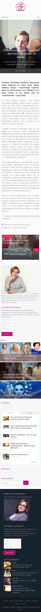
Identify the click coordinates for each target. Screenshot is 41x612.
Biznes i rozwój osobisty (16, 601)
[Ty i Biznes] (20, 6)
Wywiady (35, 601)
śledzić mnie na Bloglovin (9, 302)
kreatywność (6, 227)
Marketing (28, 601)
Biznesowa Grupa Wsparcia (14, 224)
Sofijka (18, 105)
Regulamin (32, 607)
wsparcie (23, 227)
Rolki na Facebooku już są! (19, 454)
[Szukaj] (26, 483)
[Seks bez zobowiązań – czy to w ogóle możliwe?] (6, 436)
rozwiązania (16, 227)
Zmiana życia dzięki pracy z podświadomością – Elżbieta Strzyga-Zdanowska (23, 446)
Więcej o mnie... (23, 300)
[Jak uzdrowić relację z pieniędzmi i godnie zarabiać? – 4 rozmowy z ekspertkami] (20, 360)
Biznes (14, 563)
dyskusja (28, 224)
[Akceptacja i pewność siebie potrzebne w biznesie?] (20, 379)
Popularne (11, 413)
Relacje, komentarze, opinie (24, 64)
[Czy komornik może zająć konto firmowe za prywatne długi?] (6, 420)
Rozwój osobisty (17, 586)
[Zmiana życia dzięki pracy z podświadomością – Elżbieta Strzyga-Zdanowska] (6, 446)
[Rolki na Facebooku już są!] (6, 459)
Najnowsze (30, 413)
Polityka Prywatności (21, 607)
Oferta (24, 604)
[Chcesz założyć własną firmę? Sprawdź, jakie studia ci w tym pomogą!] (6, 428)
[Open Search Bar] (38, 17)
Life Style (15, 578)
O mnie (6, 601)
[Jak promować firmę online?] (20, 397)
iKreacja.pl (20, 609)
